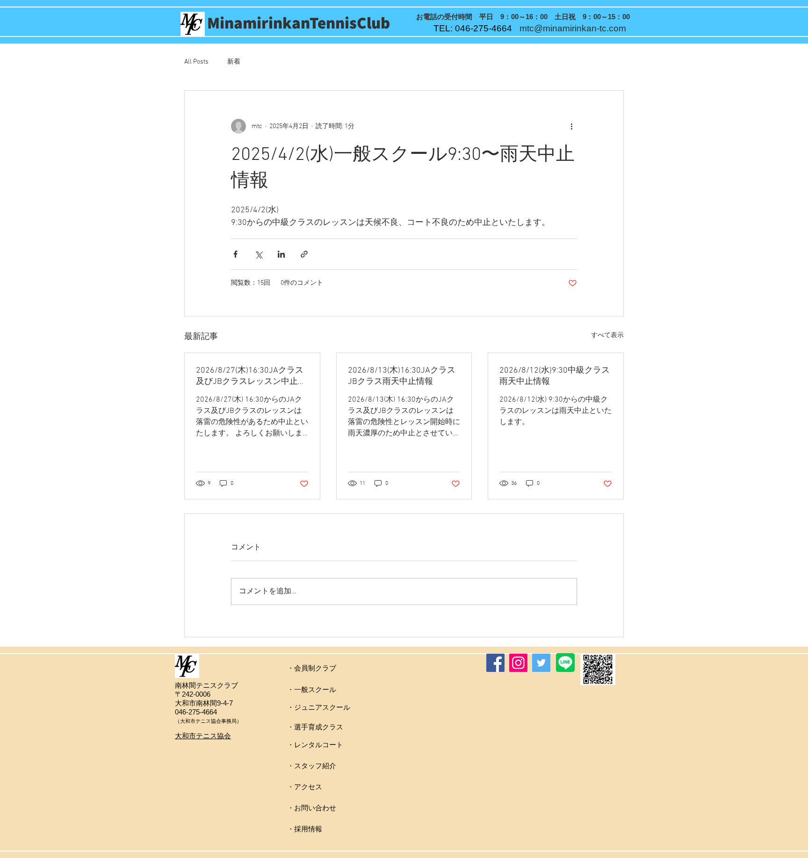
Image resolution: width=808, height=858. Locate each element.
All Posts (196, 62)
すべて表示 (607, 335)
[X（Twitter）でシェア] (258, 254)
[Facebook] (495, 663)
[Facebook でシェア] (235, 254)
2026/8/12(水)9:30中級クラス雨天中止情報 (554, 376)
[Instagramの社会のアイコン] (518, 663)
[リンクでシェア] (304, 254)
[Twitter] (541, 663)
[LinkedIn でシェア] (281, 254)
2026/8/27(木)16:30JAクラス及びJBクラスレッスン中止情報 (251, 376)
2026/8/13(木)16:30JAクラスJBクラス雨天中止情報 (401, 376)
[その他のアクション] (571, 126)
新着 (233, 62)
